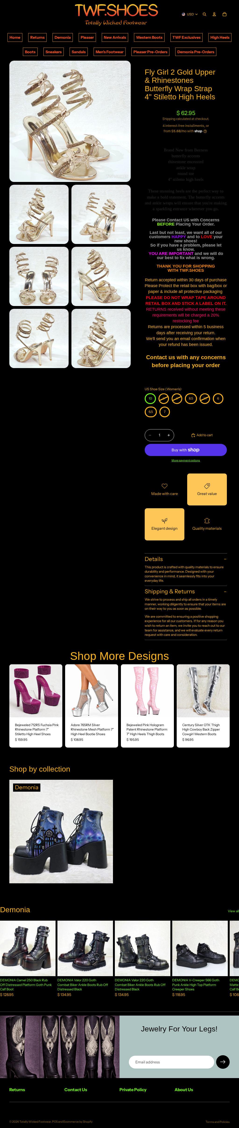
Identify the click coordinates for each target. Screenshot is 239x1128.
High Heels (220, 37)
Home (15, 37)
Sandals (79, 51)
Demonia (63, 37)
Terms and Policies (218, 1122)
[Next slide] (57, 691)
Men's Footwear (109, 51)
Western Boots (149, 37)
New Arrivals (115, 37)
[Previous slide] (14, 691)
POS (55, 1121)
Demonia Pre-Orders (195, 51)
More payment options (186, 460)
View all (233, 911)
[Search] (204, 14)
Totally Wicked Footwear (35, 1121)
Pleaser (87, 37)
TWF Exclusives (186, 37)
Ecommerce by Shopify (77, 1121)
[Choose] (55, 710)
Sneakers (54, 51)
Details (154, 559)
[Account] (214, 14)
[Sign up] (223, 1062)
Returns (37, 37)
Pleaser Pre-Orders (150, 51)
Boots (30, 51)
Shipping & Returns (170, 591)
